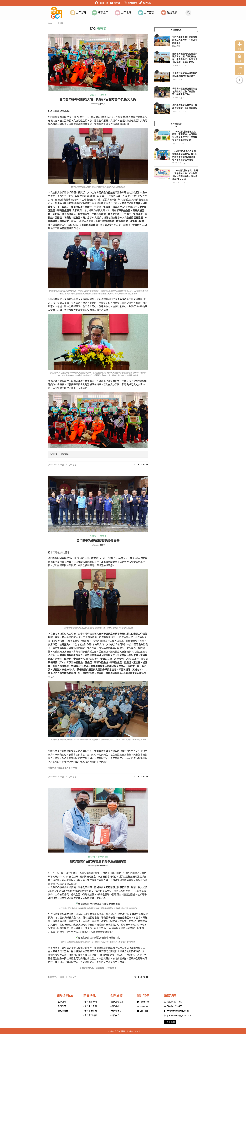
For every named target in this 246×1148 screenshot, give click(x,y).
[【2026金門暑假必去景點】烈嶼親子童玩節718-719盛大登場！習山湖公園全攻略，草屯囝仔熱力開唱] (162, 155)
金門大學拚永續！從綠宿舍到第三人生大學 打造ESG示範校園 (184, 40)
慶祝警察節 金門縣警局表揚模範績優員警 (98, 861)
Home (50, 23)
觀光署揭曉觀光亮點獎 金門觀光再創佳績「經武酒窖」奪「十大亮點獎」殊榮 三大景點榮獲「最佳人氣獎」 (184, 57)
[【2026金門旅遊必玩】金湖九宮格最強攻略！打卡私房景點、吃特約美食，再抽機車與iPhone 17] (162, 174)
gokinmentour (102, 865)
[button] (188, 13)
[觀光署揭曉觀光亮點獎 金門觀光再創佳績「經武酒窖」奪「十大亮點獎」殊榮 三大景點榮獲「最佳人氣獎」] (162, 57)
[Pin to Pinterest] (144, 464)
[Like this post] (135, 464)
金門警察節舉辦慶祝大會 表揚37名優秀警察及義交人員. (98, 99)
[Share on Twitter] (141, 464)
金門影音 (149, 12)
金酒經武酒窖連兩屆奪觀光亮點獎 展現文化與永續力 (184, 74)
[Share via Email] (147, 464)
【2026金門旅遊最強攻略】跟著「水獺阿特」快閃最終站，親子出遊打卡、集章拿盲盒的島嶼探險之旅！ (185, 135)
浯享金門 (103, 12)
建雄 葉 (102, 103)
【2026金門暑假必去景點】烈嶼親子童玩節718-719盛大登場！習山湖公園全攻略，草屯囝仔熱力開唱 (185, 155)
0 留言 (73, 464)
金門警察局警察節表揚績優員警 (98, 540)
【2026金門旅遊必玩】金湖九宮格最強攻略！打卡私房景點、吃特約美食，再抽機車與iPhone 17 (185, 174)
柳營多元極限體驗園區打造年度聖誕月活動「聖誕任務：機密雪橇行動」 (184, 91)
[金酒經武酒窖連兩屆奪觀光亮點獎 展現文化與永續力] (162, 77)
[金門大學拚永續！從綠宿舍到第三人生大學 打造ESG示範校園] (162, 41)
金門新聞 (81, 12)
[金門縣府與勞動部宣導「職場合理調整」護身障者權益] (162, 109)
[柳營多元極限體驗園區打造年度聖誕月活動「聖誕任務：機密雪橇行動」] (162, 92)
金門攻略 (126, 12)
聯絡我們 (172, 12)
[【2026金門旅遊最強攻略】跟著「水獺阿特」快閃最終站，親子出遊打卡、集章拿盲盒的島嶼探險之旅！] (162, 135)
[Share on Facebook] (138, 464)
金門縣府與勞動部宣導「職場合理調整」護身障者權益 (184, 106)
